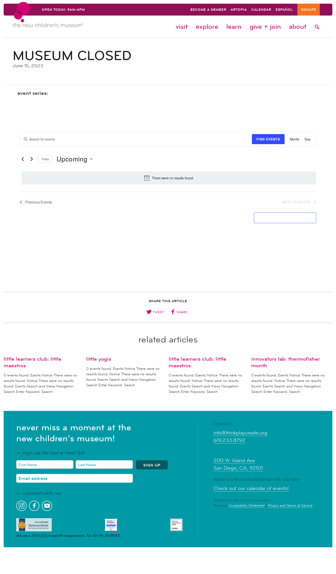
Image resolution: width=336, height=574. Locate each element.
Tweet (158, 312)
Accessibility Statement (247, 505)
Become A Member (208, 10)
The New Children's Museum (58, 18)
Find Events (268, 139)
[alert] (169, 178)
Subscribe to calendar (282, 217)
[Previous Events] (22, 159)
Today (45, 159)
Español (284, 10)
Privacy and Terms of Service (290, 505)
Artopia (239, 10)
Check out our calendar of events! (251, 488)
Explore (207, 26)
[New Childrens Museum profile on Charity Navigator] (111, 524)
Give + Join (265, 26)
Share (181, 312)
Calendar (261, 10)
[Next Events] (31, 159)
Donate (308, 10)
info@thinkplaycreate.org (240, 433)
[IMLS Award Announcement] (33, 524)
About (297, 26)
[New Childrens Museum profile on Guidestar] (176, 524)
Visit (182, 26)
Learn (233, 26)
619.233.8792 (229, 440)
